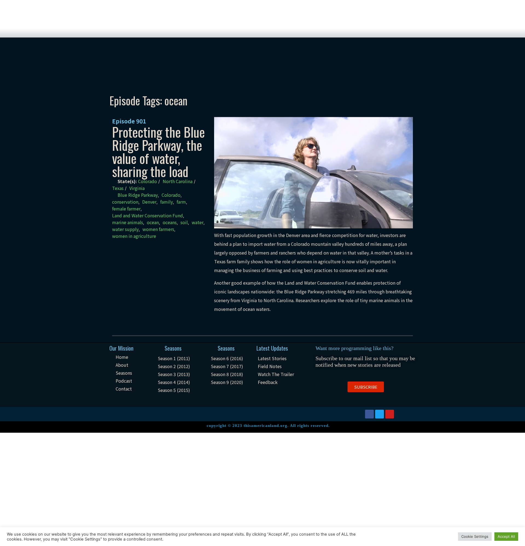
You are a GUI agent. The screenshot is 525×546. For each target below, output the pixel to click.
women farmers (158, 229)
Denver (149, 201)
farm (181, 201)
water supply (125, 229)
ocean (153, 222)
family (166, 201)
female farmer (126, 208)
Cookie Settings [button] (474, 536)
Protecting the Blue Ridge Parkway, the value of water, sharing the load (158, 151)
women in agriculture (134, 236)
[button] (366, 387)
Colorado (147, 181)
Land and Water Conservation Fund (147, 215)
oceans (170, 222)
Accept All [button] (506, 536)
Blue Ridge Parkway (138, 195)
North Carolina (177, 181)
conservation (125, 201)
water (197, 222)
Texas (118, 188)
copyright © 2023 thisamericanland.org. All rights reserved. (268, 425)
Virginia (137, 188)
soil (184, 222)
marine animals (127, 222)
